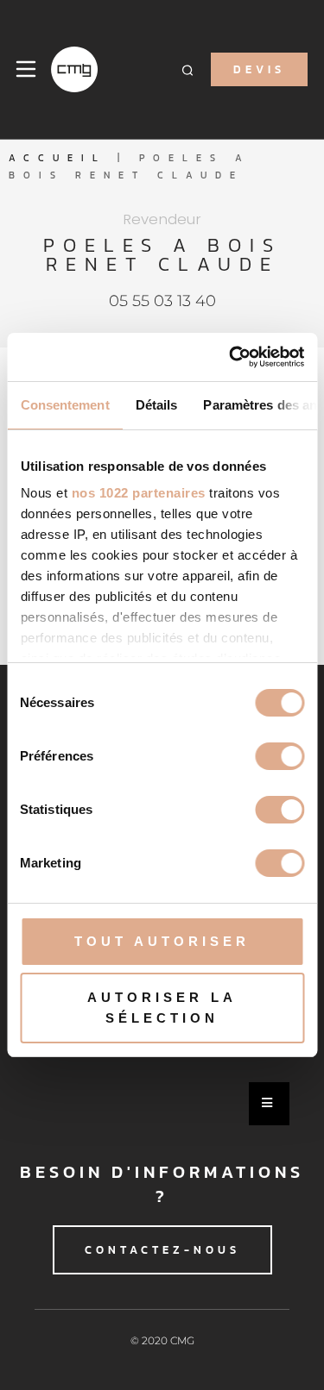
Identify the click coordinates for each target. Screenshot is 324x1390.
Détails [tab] (156, 405)
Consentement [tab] (64, 405)
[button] (188, 69)
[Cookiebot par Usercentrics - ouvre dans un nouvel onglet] (230, 357)
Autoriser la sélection (162, 1007)
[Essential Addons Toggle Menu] (269, 1103)
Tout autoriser (162, 941)
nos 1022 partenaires (138, 492)
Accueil (57, 158)
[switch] (279, 756)
